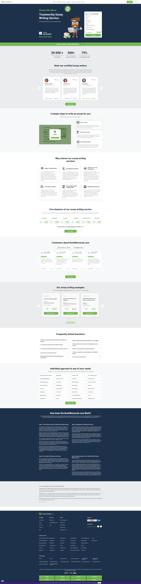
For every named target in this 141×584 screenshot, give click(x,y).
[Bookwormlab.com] (7, 1)
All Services (52, 520)
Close (99, 582)
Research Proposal (92, 382)
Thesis (89, 395)
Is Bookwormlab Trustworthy (95, 559)
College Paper (59, 385)
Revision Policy (62, 527)
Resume (89, 385)
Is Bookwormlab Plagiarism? (84, 559)
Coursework (58, 391)
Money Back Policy (63, 529)
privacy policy (95, 582)
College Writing (59, 388)
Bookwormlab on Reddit (43, 564)
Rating (51, 558)
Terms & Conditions (63, 520)
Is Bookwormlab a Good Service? (54, 564)
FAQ (40, 529)
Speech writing (91, 388)
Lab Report (74, 378)
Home (54, 1)
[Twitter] (101, 526)
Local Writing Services (53, 522)
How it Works (59, 1)
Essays (57, 398)
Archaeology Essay (44, 385)
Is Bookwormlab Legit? (75, 558)
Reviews (40, 558)
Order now (130, 1)
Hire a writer (70, 104)
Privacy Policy (62, 522)
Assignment (42, 391)
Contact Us (73, 1)
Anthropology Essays (44, 382)
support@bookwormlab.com (92, 526)
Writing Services (91, 398)
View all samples (70, 322)
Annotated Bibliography (44, 378)
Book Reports (42, 398)
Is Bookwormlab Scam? (86, 561)
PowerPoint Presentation (77, 398)
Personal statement (76, 395)
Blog (83, 1)
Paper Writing (74, 391)
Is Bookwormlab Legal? (54, 561)
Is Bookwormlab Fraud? (64, 561)
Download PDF (52, 313)
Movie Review (74, 385)
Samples (68, 1)
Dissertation (58, 395)
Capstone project (59, 378)
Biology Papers (43, 395)
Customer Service (63, 558)
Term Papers (90, 391)
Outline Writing (75, 388)
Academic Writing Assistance (46, 375)
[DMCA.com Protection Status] (70, 573)
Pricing (64, 1)
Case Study (58, 382)
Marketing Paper (75, 382)
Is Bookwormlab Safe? (96, 561)
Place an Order (70, 403)
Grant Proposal (75, 375)
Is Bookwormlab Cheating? (75, 561)
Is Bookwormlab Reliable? (43, 561)
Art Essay (42, 388)
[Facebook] (98, 526)
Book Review (58, 375)
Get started (93, 35)
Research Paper (91, 378)
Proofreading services (92, 375)
